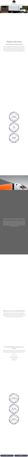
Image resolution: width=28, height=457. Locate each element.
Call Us (7, 455)
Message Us (21, 455)
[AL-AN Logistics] (14, 1)
